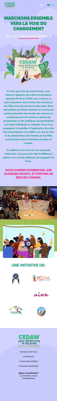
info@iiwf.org (28, 378)
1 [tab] (25, 215)
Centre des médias (28, 361)
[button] (41, 5)
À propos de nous (28, 352)
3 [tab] (29, 215)
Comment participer (28, 366)
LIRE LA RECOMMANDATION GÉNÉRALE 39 (28, 36)
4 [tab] (32, 215)
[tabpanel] (28, 202)
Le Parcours (28, 357)
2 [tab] (27, 215)
